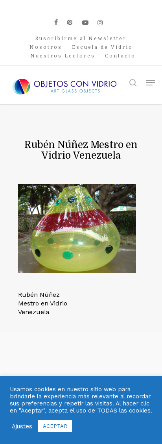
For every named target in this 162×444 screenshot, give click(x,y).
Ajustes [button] (22, 426)
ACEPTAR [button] (55, 426)
